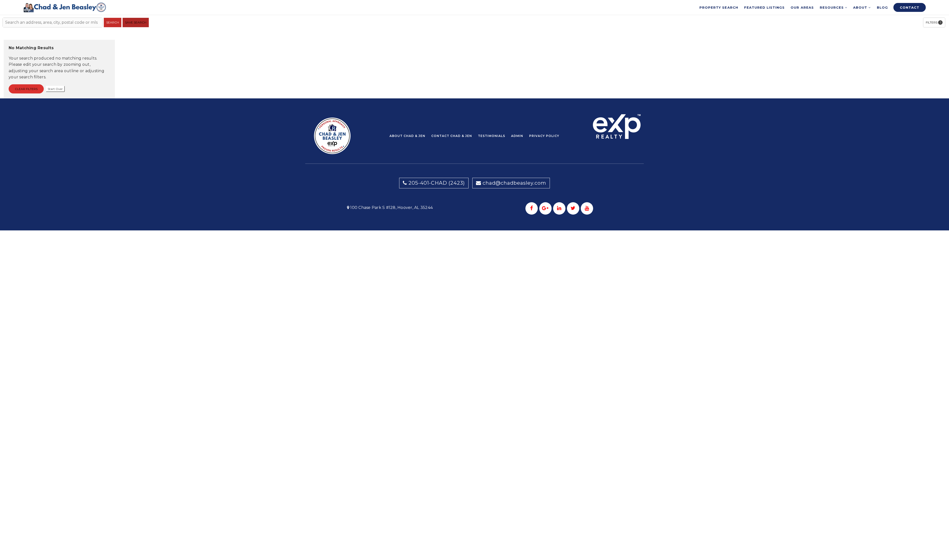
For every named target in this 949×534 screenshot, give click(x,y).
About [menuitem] (860, 7)
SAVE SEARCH (135, 22)
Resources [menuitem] (832, 7)
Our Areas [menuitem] (802, 7)
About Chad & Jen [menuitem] (407, 136)
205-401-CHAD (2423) (436, 183)
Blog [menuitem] (882, 7)
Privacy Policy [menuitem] (544, 136)
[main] (474, 49)
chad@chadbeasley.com (514, 183)
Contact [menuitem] (909, 7)
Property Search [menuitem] (718, 7)
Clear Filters (26, 89)
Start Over (55, 89)
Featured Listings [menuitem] (764, 7)
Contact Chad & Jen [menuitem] (451, 136)
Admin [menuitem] (517, 136)
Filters (933, 22)
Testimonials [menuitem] (491, 136)
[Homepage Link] (65, 7)
